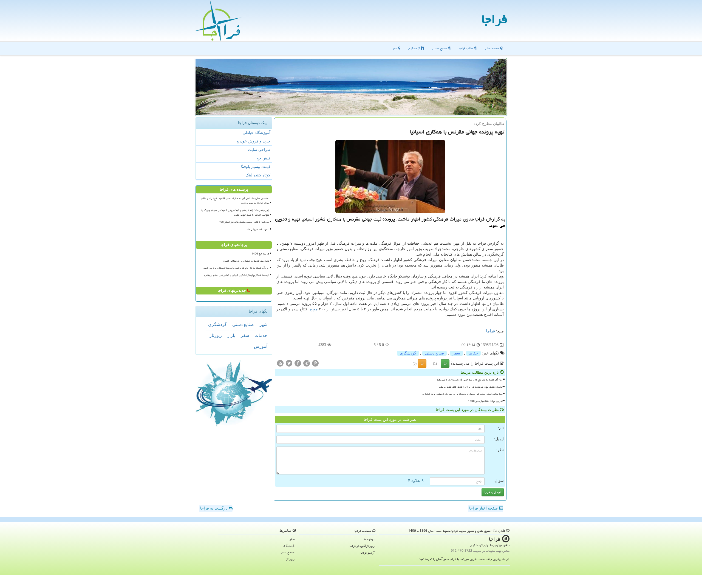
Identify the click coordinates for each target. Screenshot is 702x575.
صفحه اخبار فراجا (484, 508)
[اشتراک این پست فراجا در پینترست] (315, 363)
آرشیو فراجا (368, 553)
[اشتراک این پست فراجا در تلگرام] (306, 363)
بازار (231, 335)
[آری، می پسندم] (445, 363)
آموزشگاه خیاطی (256, 133)
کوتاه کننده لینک (257, 175)
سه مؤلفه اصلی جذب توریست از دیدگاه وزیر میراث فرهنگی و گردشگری (462, 394)
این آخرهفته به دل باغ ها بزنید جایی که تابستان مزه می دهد (470, 379)
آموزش (260, 346)
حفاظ (473, 353)
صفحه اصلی (492, 48)
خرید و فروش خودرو (253, 141)
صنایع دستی (440, 48)
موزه (314, 309)
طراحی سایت (259, 150)
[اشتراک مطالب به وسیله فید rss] (280, 363)
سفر (395, 48)
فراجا (494, 19)
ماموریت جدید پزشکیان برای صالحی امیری (246, 261)
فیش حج (263, 158)
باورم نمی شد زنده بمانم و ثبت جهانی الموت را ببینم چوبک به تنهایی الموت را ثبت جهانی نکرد (235, 212)
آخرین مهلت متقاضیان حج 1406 (485, 401)
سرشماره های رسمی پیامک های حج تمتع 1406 (243, 222)
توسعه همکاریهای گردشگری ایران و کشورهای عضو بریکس (470, 387)
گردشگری (414, 48)
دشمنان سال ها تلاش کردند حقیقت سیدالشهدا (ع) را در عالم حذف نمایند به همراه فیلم (235, 201)
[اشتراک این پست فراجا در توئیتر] (289, 363)
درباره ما (369, 539)
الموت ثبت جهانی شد (257, 229)
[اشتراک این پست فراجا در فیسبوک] (298, 363)
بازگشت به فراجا (214, 508)
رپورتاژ (216, 335)
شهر (263, 324)
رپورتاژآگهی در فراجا (362, 546)
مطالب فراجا (466, 48)
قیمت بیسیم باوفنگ (254, 167)
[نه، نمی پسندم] (422, 363)
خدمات (260, 335)
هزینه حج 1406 (260, 253)
